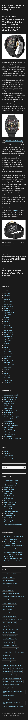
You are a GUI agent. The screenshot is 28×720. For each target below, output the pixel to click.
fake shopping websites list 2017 (13, 619)
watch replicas (7, 699)
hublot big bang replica (10, 632)
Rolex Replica (8, 432)
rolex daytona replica (17, 668)
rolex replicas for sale (9, 675)
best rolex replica (8, 590)
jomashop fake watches (10, 639)
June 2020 (7, 371)
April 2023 (7, 297)
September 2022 (9, 312)
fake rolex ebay (7, 609)
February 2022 (8, 328)
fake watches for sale (9, 622)
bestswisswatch (8, 242)
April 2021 (7, 349)
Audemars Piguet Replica (11, 397)
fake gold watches (8, 606)
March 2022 (7, 326)
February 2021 (8, 354)
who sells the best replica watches (13, 706)
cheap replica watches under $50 (13, 596)
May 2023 (7, 295)
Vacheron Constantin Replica (13, 438)
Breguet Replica (9, 403)
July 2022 (6, 317)
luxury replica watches (10, 645)
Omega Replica (8, 421)
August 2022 (7, 315)
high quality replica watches (11, 626)
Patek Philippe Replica (11, 425)
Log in (6, 451)
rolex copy (6, 668)
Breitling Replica (9, 406)
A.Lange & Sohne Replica (11, 395)
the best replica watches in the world (12, 691)
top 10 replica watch (9, 695)
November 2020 (9, 360)
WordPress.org (8, 458)
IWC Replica (7, 414)
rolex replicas (18, 671)
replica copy (6, 655)
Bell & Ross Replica (10, 399)
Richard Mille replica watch (14, 140)
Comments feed (9, 455)
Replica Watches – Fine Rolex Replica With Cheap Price (13, 7)
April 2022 (7, 323)
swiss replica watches (9, 688)
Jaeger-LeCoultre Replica (11, 417)
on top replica (7, 652)
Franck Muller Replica (11, 410)
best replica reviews (9, 580)
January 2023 (8, 304)
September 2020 (9, 365)
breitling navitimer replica (11, 593)
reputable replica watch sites (12, 665)
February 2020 (8, 380)
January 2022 (8, 330)
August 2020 (8, 367)
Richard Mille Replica (7, 244)
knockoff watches (8, 642)
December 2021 (8, 332)
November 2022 (8, 308)
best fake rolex (15, 574)
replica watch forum (9, 662)
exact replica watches (9, 603)
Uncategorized (8, 436)
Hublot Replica (8, 412)
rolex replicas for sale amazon (12, 678)
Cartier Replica (8, 408)
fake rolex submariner (10, 616)
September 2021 (8, 339)
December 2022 (8, 306)
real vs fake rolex (18, 652)
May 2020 (7, 373)
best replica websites (9, 587)
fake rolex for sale (8, 613)
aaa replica (17, 210)
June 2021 (6, 345)
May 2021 (6, 347)
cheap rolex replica (9, 600)
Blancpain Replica (9, 401)
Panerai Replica (9, 423)
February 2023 (8, 302)
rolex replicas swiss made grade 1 (13, 681)
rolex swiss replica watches (11, 684)
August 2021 (7, 341)
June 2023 (7, 293)
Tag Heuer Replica (9, 434)
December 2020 (8, 358)
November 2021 (8, 334)
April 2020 (7, 375)
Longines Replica (9, 419)
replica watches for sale (10, 658)
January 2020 (8, 382)
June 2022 (7, 319)
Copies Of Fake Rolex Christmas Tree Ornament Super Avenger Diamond (14, 548)
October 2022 (8, 310)
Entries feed (7, 453)
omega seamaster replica (10, 649)
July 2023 (6, 291)
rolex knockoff (7, 671)
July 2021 (6, 343)
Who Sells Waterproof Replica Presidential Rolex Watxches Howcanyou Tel (13, 554)
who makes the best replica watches (11, 702)
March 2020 (7, 378)
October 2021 (8, 336)
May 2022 (7, 321)
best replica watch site (10, 583)
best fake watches (8, 577)
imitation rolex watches (10, 636)
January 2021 (8, 356)
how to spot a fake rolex (10, 629)
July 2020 (6, 369)
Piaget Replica (8, 427)
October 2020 (8, 362)
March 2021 (7, 352)
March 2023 (7, 299)
